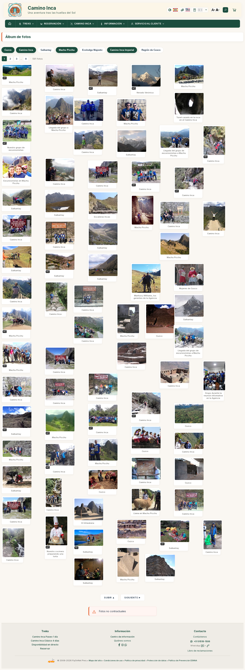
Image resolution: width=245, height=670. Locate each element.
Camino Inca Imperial (122, 50)
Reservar (45, 648)
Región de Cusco (151, 50)
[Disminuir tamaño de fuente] (217, 10)
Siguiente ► (132, 597)
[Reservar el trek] (234, 10)
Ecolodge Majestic (92, 50)
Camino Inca (26, 50)
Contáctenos (200, 636)
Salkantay (46, 50)
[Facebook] (119, 644)
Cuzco (7, 50)
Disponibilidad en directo (45, 644)
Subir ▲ (109, 597)
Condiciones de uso (113, 660)
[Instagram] (122, 644)
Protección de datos (156, 660)
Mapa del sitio (95, 660)
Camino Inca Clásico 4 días (45, 640)
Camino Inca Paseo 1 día (45, 636)
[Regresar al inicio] (10, 24)
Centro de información (122, 636)
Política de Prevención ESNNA (182, 660)
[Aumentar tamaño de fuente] (213, 10)
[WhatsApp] (125, 644)
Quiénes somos (122, 640)
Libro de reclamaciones (200, 650)
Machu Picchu (67, 50)
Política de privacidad (135, 660)
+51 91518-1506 (202, 641)
